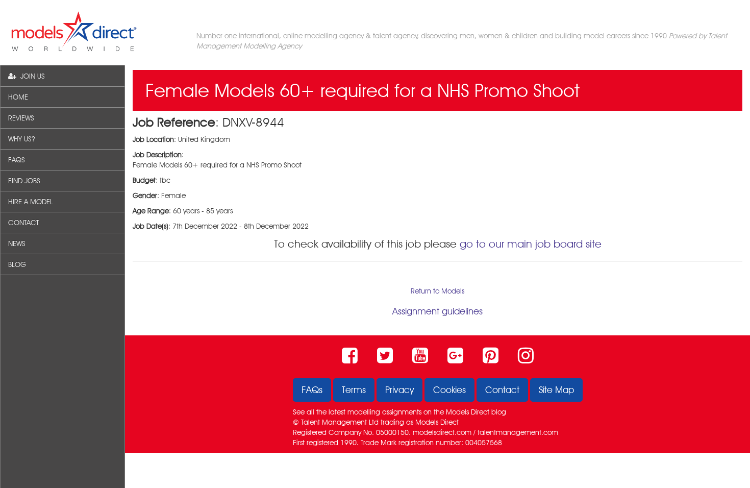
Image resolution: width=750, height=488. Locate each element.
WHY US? (21, 139)
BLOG (17, 264)
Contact (502, 389)
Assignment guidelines (437, 311)
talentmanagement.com (518, 432)
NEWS (17, 243)
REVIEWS (21, 118)
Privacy (399, 389)
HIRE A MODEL (30, 202)
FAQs (312, 389)
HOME (18, 97)
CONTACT (23, 222)
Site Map (556, 389)
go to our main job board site (531, 243)
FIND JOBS (24, 181)
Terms (354, 389)
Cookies (449, 389)
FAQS (16, 160)
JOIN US (30, 76)
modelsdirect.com (442, 432)
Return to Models (437, 291)
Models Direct (467, 412)
